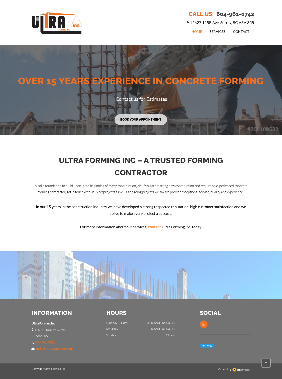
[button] (204, 324)
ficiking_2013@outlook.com (54, 349)
